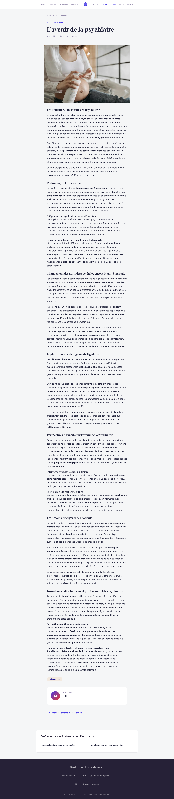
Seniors (130, 4)
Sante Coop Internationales (87, 767)
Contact (95, 784)
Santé (121, 4)
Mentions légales (82, 784)
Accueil (49, 15)
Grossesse (63, 4)
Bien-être (52, 4)
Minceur (96, 4)
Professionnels (109, 4)
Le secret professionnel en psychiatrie (59, 745)
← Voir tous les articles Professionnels (64, 713)
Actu (43, 4)
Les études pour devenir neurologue (107, 745)
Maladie (74, 4)
